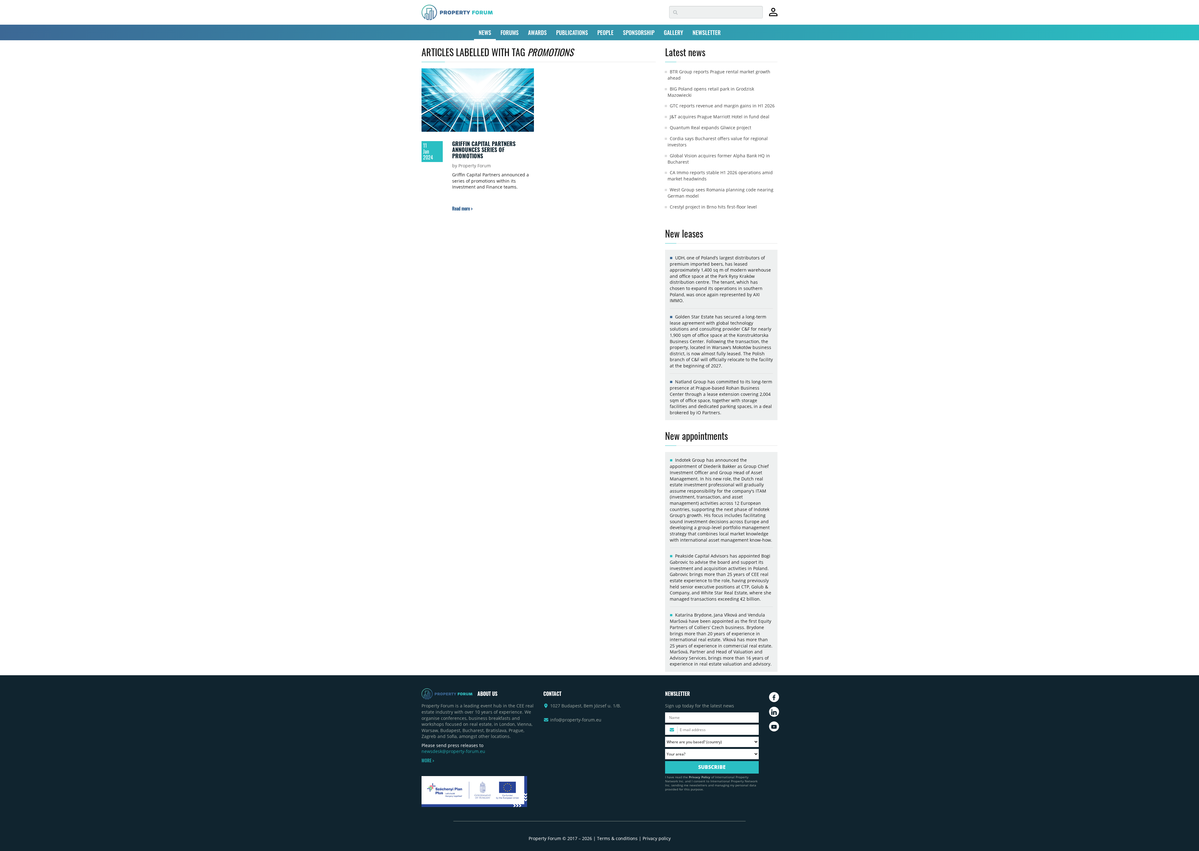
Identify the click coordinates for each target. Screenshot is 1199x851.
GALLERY (673, 32)
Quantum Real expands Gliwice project (710, 127)
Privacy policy (657, 838)
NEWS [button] (485, 32)
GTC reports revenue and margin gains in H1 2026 (722, 106)
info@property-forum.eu (575, 720)
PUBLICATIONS (572, 32)
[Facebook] (774, 697)
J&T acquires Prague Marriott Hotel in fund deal (719, 117)
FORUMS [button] (510, 32)
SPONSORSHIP (638, 32)
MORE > (428, 760)
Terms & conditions (617, 838)
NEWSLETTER (707, 32)
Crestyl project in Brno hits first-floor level (713, 207)
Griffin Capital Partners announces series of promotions (484, 150)
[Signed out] (773, 15)
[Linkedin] (774, 712)
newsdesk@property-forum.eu (453, 751)
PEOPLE (605, 32)
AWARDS (537, 32)
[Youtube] (774, 726)
